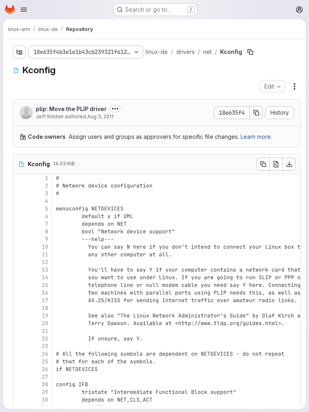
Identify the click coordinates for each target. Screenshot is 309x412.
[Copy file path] (250, 51)
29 (45, 392)
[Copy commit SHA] (256, 112)
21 (45, 331)
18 (45, 308)
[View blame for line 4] (20, 201)
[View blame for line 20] (20, 323)
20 (45, 323)
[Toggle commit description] (115, 108)
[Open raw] (276, 164)
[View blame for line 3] (20, 193)
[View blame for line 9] (20, 239)
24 (45, 353)
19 (45, 315)
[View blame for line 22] (20, 338)
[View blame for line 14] (20, 277)
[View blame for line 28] (20, 384)
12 (45, 262)
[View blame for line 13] (20, 270)
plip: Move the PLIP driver (71, 108)
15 (45, 285)
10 (45, 246)
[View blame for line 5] (20, 208)
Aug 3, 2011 (100, 116)
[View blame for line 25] (20, 361)
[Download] (289, 164)
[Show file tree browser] (19, 51)
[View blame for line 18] (20, 308)
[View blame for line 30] (20, 400)
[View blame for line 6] (20, 216)
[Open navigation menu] (23, 9)
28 (45, 384)
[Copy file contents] (262, 164)
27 (45, 376)
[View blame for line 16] (20, 293)
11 (45, 254)
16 (45, 292)
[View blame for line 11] (20, 254)
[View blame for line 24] (20, 354)
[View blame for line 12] (20, 262)
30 (45, 399)
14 (45, 277)
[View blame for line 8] (20, 231)
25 (45, 361)
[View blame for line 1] (20, 178)
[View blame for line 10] (20, 247)
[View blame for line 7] (20, 224)
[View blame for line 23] (20, 346)
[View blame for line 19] (20, 315)
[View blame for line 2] (20, 186)
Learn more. (256, 136)
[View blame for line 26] (20, 369)
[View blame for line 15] (20, 285)
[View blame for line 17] (20, 300)
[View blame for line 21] (20, 331)
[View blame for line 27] (20, 377)
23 (45, 346)
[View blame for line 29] (20, 392)
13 (45, 269)
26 (45, 369)
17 (45, 300)
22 (45, 338)
